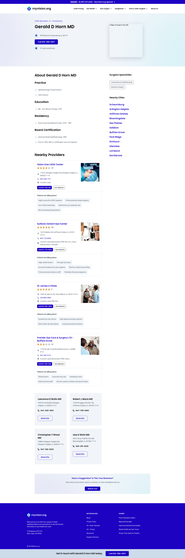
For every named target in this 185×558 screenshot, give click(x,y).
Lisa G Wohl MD (81, 434)
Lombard (114, 150)
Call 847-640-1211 (44, 188)
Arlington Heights (119, 109)
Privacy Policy (91, 522)
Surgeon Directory (93, 537)
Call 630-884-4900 (45, 306)
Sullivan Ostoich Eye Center (52, 223)
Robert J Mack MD (83, 399)
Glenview (114, 146)
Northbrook (115, 155)
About (88, 518)
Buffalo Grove (117, 132)
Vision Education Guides (127, 518)
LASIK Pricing (79, 9)
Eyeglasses (119, 9)
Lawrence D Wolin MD (49, 399)
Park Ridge (115, 136)
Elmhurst (114, 141)
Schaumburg (57, 21)
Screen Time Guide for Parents (129, 533)
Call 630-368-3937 (117, 553)
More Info (46, 418)
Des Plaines (115, 123)
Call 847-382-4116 (44, 364)
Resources (90, 533)
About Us (154, 9)
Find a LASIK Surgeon (137, 9)
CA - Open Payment (93, 525)
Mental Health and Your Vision (129, 529)
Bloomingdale (117, 118)
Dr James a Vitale (47, 285)
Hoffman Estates (118, 113)
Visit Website (59, 188)
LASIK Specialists (41, 21)
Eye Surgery (105, 9)
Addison (114, 127)
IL (50, 21)
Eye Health (91, 9)
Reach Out (92, 488)
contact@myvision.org (111, 482)
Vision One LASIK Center (50, 164)
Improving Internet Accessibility (129, 525)
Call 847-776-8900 (45, 250)
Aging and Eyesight (125, 522)
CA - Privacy (91, 529)
